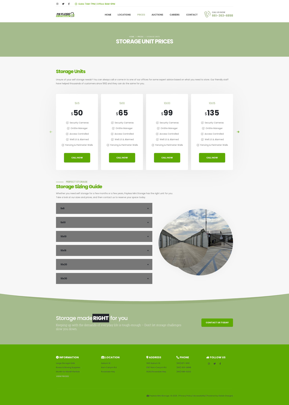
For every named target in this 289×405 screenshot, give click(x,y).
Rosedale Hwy (108, 371)
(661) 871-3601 (183, 363)
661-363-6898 (222, 15)
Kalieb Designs (226, 395)
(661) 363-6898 (183, 367)
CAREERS (175, 14)
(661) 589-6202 (183, 371)
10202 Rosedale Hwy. (156, 371)
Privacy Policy (185, 395)
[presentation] (51, 132)
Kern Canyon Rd (109, 367)
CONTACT (192, 14)
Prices (140, 36)
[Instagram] (57, 4)
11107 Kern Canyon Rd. (156, 367)
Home (131, 36)
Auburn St (105, 363)
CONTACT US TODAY (217, 322)
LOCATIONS (124, 14)
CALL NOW (77, 157)
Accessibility (199, 395)
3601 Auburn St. (153, 363)
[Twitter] (63, 4)
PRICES (141, 14)
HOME (108, 14)
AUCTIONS (157, 14)
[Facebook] (68, 4)
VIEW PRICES (62, 376)
